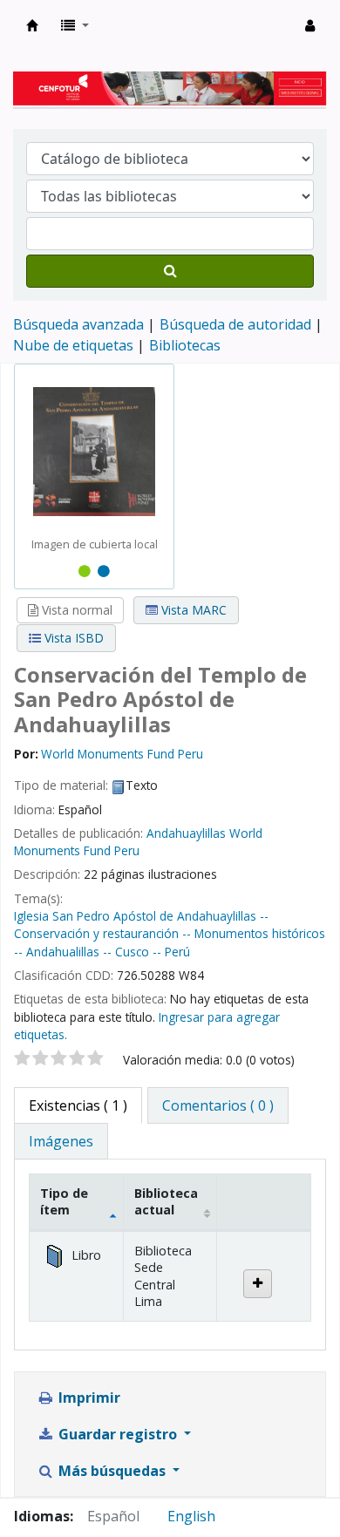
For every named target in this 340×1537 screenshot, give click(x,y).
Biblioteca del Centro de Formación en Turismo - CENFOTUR (32, 25)
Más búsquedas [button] (112, 1470)
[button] (75, 25)
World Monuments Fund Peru (138, 842)
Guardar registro (117, 1434)
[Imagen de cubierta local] (94, 450)
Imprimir (87, 1397)
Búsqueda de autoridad (235, 324)
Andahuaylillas (187, 833)
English (191, 1516)
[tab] (218, 1105)
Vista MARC (192, 610)
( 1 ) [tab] (78, 1105)
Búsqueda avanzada (78, 324)
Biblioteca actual (166, 1201)
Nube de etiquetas (73, 345)
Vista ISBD (72, 637)
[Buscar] (170, 271)
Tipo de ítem (64, 1201)
